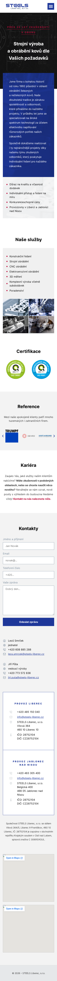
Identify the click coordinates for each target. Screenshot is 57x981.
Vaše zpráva (10, 582)
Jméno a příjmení (13, 539)
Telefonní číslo (11, 568)
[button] (51, 6)
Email (6, 553)
